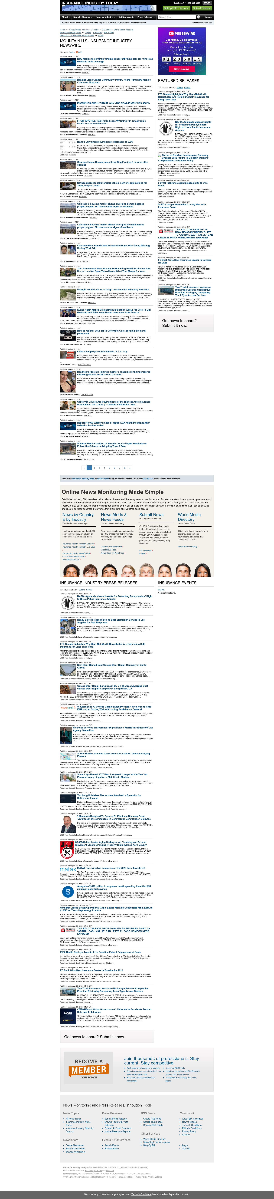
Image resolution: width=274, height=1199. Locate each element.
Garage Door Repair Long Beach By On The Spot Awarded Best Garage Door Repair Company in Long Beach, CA (112, 687)
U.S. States (106, 29)
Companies (97, 788)
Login (185, 1145)
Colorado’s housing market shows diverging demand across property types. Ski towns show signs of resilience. (110, 205)
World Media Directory (123, 29)
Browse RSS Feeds (153, 1125)
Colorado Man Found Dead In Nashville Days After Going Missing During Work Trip (113, 247)
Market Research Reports (117, 1131)
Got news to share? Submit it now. (179, 322)
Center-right (83, 261)
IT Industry (109, 963)
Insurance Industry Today (90, 3)
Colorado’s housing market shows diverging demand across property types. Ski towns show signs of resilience (110, 226)
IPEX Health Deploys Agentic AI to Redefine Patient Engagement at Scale (100, 952)
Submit (180, 87)
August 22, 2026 (174, 153)
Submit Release (202, 8)
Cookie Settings (155, 1176)
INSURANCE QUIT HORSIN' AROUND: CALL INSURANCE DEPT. (113, 102)
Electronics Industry (108, 637)
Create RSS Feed (108, 549)
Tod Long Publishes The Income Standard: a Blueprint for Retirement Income (109, 797)
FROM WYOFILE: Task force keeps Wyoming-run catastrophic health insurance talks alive (111, 122)
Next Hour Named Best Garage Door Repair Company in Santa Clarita (111, 666)
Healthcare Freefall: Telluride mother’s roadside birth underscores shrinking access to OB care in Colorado (113, 373)
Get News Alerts (126, 17)
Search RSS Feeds (153, 1121)
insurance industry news (83, 478)
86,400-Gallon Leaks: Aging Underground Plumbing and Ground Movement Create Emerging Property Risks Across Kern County (111, 843)
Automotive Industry (83, 679)
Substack (110, 1170)
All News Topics (73, 1118)
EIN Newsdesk (95, 1167)
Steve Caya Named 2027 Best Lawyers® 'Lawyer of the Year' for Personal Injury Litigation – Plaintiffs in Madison (112, 776)
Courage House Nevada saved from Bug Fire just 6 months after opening (112, 163)
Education (96, 720)
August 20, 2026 (174, 227)
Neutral (91, 134)
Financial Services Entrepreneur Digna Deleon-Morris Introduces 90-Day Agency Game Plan (113, 729)
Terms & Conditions (192, 1125)
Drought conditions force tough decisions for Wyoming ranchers (113, 289)
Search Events (111, 1145)
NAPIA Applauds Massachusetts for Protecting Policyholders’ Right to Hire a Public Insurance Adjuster (193, 126)
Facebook (89, 1170)
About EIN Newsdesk (192, 1118)
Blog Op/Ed (149, 1145)
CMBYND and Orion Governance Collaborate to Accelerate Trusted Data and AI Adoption (114, 1011)
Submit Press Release (115, 1118)
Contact (208, 17)
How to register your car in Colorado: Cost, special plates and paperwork (111, 332)
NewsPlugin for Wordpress (156, 1142)
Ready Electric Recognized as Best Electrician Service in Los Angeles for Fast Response (111, 621)
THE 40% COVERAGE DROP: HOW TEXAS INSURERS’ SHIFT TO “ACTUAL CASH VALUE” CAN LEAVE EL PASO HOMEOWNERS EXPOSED (185, 233)
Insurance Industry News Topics (76, 553)
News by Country (82, 17)
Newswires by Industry (78, 29)
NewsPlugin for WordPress (112, 552)
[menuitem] (81, 1123)
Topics (88, 32)
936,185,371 (118, 22)
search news (103, 478)
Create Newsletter (75, 1145)
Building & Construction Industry (186, 251)
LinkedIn (98, 1170)
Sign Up (186, 1148)
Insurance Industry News (70, 32)
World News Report (70, 559)
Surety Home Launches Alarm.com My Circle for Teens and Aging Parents (113, 755)
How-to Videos (189, 1121)
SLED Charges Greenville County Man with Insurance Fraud (182, 206)
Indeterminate (84, 365)
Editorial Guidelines (192, 1128)
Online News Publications (73, 556)
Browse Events (111, 1148)
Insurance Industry (181, 115)
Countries (95, 29)
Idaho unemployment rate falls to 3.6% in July (102, 351)
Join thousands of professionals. (156, 1058)
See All (187, 87)
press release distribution (130, 1167)
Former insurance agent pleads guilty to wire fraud (183, 184)
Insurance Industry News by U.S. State (78, 546)
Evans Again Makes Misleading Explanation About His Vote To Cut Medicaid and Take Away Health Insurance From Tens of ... (114, 311)
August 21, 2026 (174, 92)
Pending (85, 72)
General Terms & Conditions (121, 1176)
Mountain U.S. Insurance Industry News (77, 35)
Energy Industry (112, 1026)
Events (142, 553)
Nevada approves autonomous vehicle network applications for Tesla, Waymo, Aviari (112, 184)
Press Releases (145, 17)
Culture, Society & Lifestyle (86, 767)
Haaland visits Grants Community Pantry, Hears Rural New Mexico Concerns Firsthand (114, 81)
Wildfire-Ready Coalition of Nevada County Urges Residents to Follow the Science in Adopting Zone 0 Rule (112, 445)
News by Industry (104, 17)
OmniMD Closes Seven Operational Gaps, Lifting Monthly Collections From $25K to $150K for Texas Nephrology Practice (106, 909)
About (65, 17)
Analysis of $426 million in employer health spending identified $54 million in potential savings (114, 887)
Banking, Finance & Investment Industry (188, 278)
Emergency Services (104, 767)
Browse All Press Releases (117, 1128)
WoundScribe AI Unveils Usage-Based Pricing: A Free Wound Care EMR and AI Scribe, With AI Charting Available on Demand (114, 708)
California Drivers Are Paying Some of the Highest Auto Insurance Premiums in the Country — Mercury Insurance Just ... (113, 403)
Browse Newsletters (75, 1151)
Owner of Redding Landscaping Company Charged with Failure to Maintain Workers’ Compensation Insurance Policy (183, 157)
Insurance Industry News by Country (78, 543)
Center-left (95, 238)
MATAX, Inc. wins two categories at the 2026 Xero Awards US (111, 868)
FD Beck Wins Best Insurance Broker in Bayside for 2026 (184, 261)
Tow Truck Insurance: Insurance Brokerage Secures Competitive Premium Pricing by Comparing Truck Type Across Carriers (193, 291)
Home (62, 29)
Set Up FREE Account (176, 8)
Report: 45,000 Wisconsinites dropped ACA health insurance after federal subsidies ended (113, 424)
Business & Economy (99, 699)
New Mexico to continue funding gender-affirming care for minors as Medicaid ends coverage (115, 60)
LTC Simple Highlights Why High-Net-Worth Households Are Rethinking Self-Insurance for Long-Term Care (183, 96)
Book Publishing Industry (115, 809)
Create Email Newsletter (111, 546)
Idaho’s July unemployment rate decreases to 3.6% (105, 141)
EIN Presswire (145, 550)
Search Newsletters (75, 1148)
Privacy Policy (189, 1131)
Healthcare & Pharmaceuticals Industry (90, 900)
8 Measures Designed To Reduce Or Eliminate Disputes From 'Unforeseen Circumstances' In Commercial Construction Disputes (114, 817)
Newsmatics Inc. (70, 1173)
